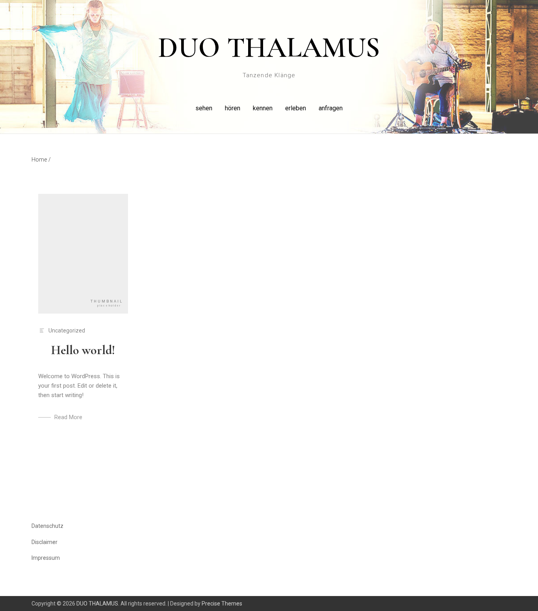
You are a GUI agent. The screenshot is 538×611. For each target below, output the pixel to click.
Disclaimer (45, 542)
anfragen (331, 108)
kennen (263, 108)
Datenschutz (47, 526)
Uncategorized (66, 330)
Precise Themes (222, 603)
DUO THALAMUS (269, 47)
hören (232, 108)
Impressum (46, 558)
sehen (203, 108)
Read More (68, 417)
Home (41, 159)
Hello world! (83, 350)
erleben (295, 108)
